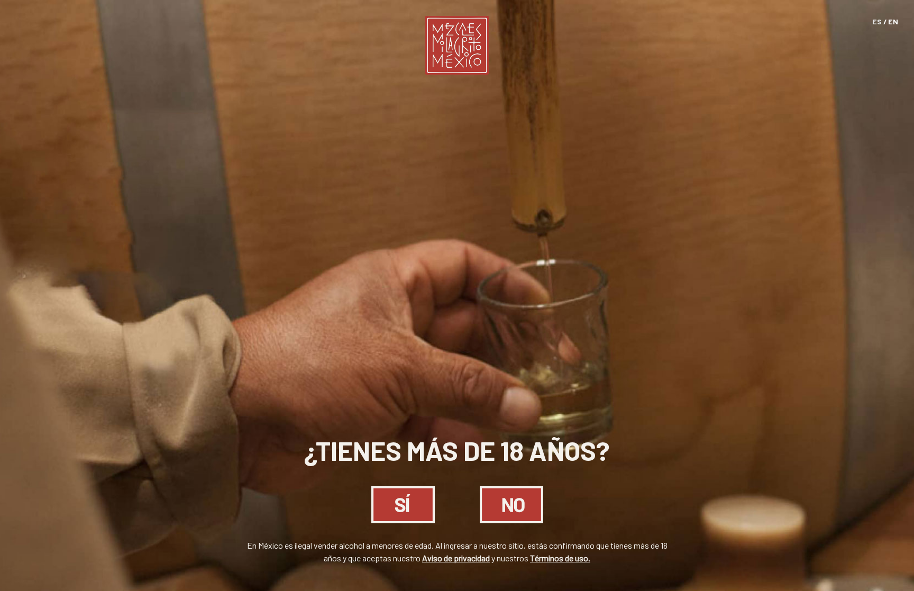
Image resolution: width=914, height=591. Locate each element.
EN (893, 21)
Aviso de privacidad (456, 558)
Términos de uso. (560, 558)
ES (877, 21)
